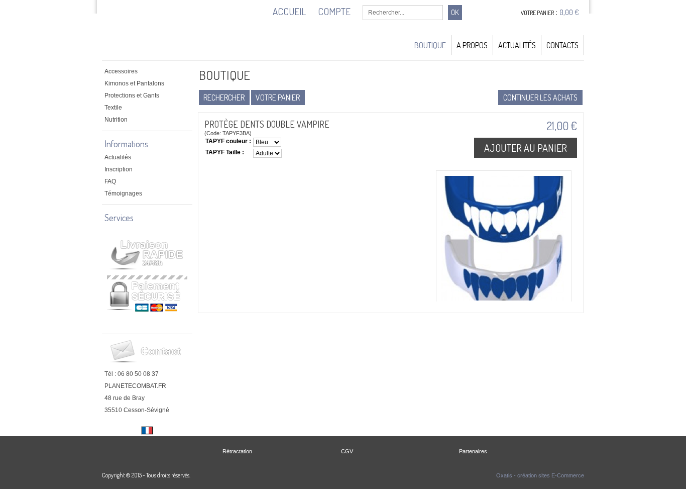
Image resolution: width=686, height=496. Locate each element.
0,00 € (569, 12)
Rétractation (237, 451)
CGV (347, 451)
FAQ (110, 181)
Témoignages (123, 193)
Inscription (118, 169)
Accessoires (121, 71)
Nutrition (116, 119)
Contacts (562, 45)
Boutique (430, 45)
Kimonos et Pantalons (134, 83)
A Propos (472, 45)
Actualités (517, 45)
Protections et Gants (131, 95)
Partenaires (473, 451)
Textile (113, 107)
